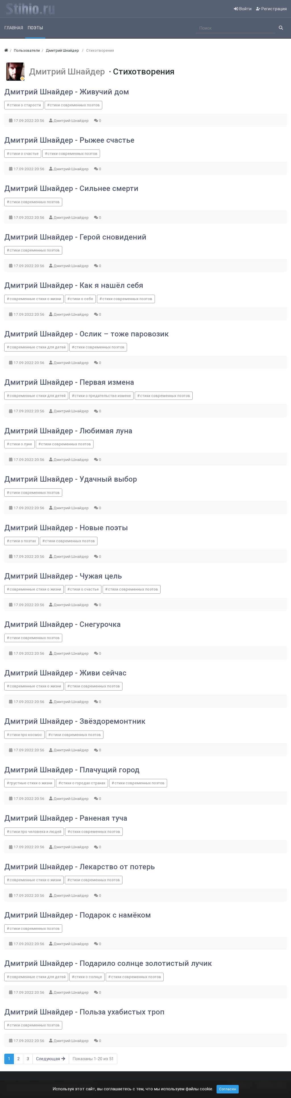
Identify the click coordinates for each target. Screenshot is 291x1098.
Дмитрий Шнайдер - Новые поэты (66, 527)
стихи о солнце (88, 977)
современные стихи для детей (38, 347)
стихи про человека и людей (35, 831)
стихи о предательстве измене (102, 396)
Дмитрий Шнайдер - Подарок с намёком (77, 915)
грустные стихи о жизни (31, 783)
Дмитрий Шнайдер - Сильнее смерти (71, 188)
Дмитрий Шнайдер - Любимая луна (68, 431)
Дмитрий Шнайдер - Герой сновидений (75, 237)
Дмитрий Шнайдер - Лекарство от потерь (79, 866)
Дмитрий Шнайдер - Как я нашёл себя (73, 285)
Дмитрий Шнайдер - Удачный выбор (70, 479)
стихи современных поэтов (75, 105)
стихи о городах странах (83, 783)
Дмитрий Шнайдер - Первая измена (69, 382)
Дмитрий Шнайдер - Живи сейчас (65, 673)
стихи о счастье (24, 153)
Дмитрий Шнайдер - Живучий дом (66, 92)
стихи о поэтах (23, 541)
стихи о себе (81, 299)
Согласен (227, 1089)
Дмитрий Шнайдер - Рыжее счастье (69, 140)
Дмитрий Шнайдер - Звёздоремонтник (75, 721)
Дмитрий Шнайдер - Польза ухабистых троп (84, 1012)
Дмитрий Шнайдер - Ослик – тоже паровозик (86, 334)
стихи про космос (26, 735)
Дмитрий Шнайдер (69, 71)
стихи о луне (21, 444)
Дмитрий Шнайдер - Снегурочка (62, 624)
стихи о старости (25, 105)
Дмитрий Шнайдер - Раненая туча (65, 818)
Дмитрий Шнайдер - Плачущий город (72, 770)
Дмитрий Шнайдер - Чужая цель (63, 576)
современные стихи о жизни (35, 299)
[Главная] (6, 50)
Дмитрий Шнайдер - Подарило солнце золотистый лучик (108, 963)
